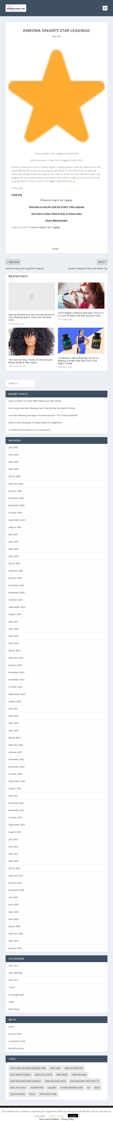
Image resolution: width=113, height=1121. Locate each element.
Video (11, 1001)
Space (32, 1094)
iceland (52, 1087)
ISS (88, 1087)
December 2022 (16, 759)
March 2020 (14, 926)
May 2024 (13, 636)
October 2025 (15, 512)
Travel (12, 987)
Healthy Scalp (18, 1087)
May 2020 (13, 911)
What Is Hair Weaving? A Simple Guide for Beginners (35, 422)
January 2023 (15, 752)
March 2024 (14, 650)
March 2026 (14, 476)
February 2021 (16, 875)
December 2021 (16, 803)
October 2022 (15, 774)
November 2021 (16, 810)
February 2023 (16, 744)
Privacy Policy (67, 1119)
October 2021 (15, 817)
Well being (14, 1009)
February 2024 (16, 657)
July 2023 (13, 708)
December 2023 (16, 672)
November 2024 (16, 592)
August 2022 (15, 788)
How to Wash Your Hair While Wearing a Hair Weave (35, 400)
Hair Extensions (74, 1068)
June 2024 (13, 628)
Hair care (56, 36)
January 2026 (15, 490)
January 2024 (15, 665)
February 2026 (16, 483)
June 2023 (13, 715)
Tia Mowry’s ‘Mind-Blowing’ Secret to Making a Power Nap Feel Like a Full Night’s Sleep (78, 361)
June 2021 (13, 846)
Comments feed (17, 1041)
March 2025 (14, 563)
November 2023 (16, 679)
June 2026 (13, 454)
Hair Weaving (15, 972)
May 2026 (13, 461)
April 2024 (14, 643)
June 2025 (13, 541)
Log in (12, 1026)
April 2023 (14, 730)
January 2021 (15, 882)
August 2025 (15, 527)
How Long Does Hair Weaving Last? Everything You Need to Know (42, 408)
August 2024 (15, 614)
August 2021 (15, 832)
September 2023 (17, 694)
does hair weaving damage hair (28, 1068)
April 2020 (14, 919)
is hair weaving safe (71, 1087)
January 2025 (15, 578)
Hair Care (55, 1068)
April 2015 (14, 940)
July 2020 (13, 897)
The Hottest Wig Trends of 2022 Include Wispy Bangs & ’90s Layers (30, 361)
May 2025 (13, 549)
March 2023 (14, 737)
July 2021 (13, 839)
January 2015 (15, 948)
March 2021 (14, 868)
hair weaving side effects (84, 1081)
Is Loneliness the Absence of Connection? (30, 429)
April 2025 (14, 556)
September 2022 (17, 781)
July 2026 (13, 447)
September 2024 (17, 607)
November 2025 (16, 505)
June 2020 (13, 904)
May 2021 (13, 853)
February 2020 (16, 933)
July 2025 (13, 534)
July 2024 (13, 621)
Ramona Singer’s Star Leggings (45, 227)
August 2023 (15, 701)
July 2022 (13, 795)
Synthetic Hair (48, 1094)
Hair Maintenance (20, 1074)
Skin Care (13, 980)
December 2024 (16, 585)
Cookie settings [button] (56, 1116)
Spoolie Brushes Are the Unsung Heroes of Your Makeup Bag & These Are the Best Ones (32, 317)
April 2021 (14, 861)
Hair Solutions (43, 1074)
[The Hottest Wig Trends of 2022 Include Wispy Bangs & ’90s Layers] (32, 342)
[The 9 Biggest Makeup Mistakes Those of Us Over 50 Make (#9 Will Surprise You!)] (81, 295)
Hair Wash (62, 1074)
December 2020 (16, 890)
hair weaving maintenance (25, 1081)
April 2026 (14, 469)
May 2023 (13, 723)
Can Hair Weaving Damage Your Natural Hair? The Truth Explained (43, 415)
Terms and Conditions (49, 1119)
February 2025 (16, 570)
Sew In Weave (17, 1094)
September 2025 (17, 520)
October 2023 (15, 686)
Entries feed (15, 1033)
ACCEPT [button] (73, 1116)
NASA (97, 1087)
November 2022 (16, 766)
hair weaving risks (55, 1081)
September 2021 (17, 824)
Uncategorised (16, 994)
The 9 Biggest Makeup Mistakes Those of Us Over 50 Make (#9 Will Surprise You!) (80, 314)
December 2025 (16, 498)
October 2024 (15, 599)
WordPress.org (16, 1048)
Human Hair (36, 1087)
